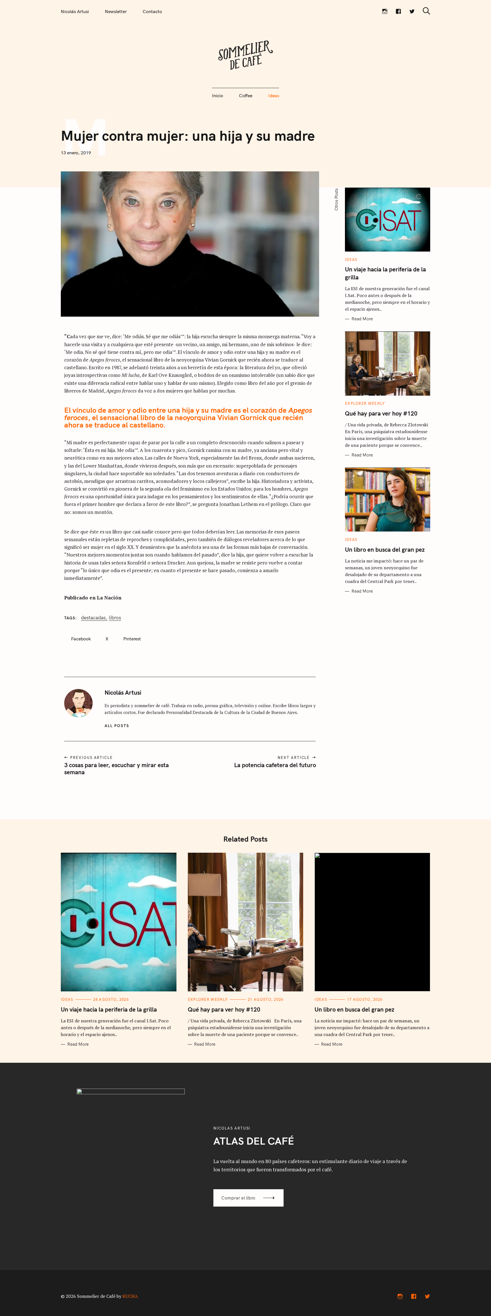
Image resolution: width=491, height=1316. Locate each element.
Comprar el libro (238, 1198)
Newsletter (116, 11)
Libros (115, 617)
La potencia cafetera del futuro (275, 765)
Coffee (245, 95)
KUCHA (130, 1296)
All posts (117, 725)
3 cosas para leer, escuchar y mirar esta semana (116, 768)
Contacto (152, 11)
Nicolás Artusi (75, 11)
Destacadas (93, 617)
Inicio (217, 95)
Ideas (273, 95)
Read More (362, 318)
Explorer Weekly (365, 403)
